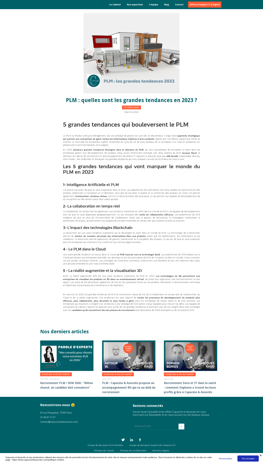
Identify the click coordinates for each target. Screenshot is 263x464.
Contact (179, 4)
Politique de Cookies (104, 450)
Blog (166, 4)
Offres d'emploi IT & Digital (205, 4)
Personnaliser (225, 458)
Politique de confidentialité (133, 450)
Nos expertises (135, 4)
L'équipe (153, 4)
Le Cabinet (115, 4)
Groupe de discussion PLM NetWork (105, 445)
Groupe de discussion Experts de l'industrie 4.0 (152, 445)
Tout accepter (248, 458)
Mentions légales (160, 450)
